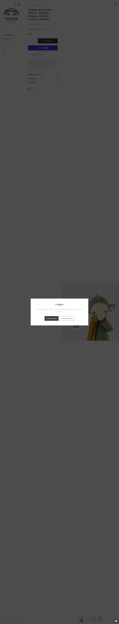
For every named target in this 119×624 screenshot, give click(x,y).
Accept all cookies (51, 318)
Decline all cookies (67, 318)
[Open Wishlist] (116, 621)
